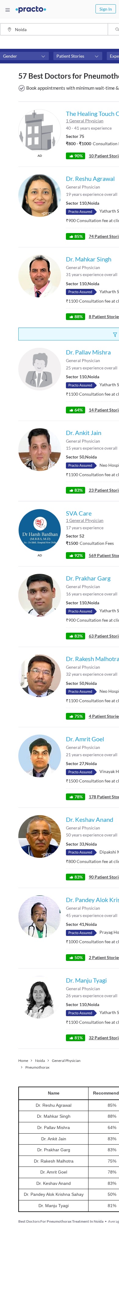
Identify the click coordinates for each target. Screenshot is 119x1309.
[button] (24, 56)
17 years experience (84, 527)
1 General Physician (84, 120)
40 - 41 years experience (89, 128)
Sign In (105, 9)
